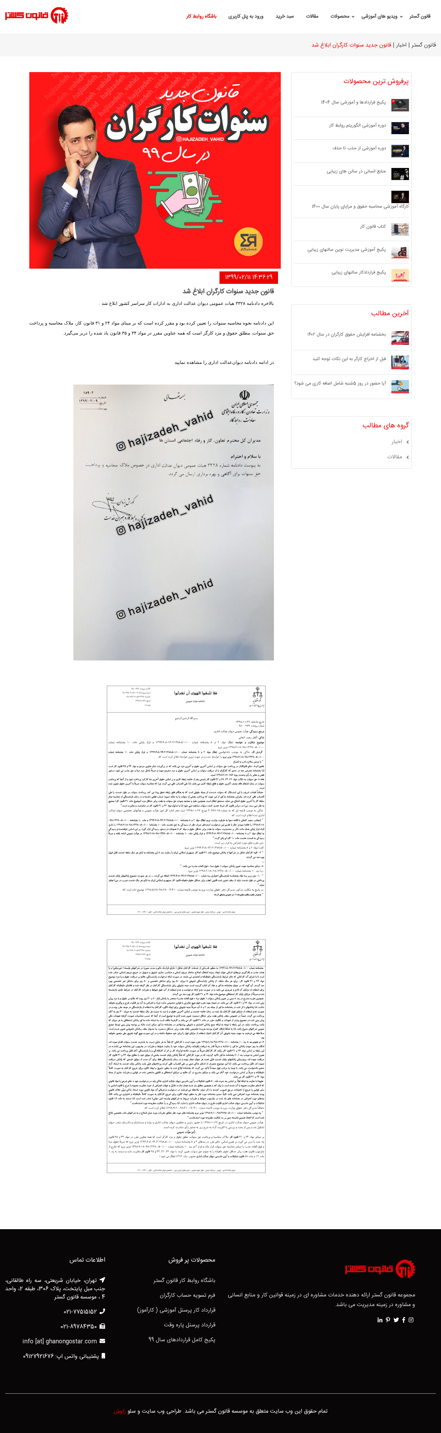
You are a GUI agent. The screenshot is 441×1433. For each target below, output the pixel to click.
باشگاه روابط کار (201, 16)
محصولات (339, 16)
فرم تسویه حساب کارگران (187, 1296)
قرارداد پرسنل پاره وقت (189, 1325)
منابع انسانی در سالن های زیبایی (356, 172)
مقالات (312, 16)
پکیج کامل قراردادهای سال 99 (181, 1340)
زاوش (120, 1411)
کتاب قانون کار (373, 227)
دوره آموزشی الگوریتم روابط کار (357, 126)
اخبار (397, 442)
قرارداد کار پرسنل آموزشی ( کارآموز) (176, 1310)
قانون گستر (420, 16)
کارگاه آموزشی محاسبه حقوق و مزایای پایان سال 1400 (360, 207)
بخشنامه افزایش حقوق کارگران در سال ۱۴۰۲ (346, 335)
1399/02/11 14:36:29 (249, 277)
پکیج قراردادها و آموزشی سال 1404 (353, 103)
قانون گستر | (422, 45)
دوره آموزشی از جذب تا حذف (359, 148)
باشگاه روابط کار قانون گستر (184, 1281)
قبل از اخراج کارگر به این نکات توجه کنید (349, 359)
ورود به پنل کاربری (246, 16)
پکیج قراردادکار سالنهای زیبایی (358, 273)
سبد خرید (285, 16)
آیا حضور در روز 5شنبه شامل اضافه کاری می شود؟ (340, 384)
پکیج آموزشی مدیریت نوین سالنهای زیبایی (346, 250)
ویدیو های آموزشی (379, 16)
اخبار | (400, 45)
